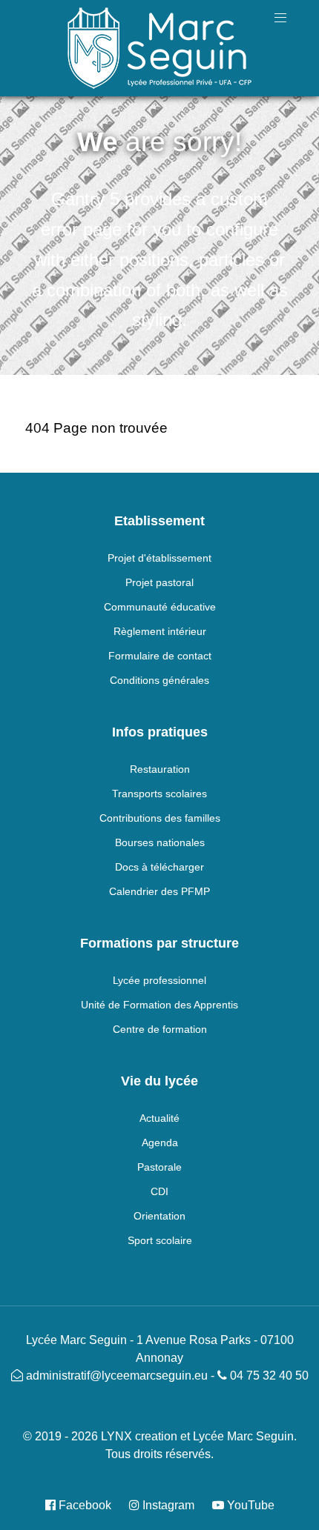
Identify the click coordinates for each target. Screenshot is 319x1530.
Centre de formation (160, 1029)
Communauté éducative (160, 607)
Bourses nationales (160, 842)
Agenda (160, 1142)
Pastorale (159, 1167)
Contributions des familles (159, 818)
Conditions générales (159, 680)
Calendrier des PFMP (159, 891)
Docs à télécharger (159, 867)
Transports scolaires (159, 793)
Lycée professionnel (159, 980)
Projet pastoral (159, 582)
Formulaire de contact (159, 656)
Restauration (160, 769)
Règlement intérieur (160, 631)
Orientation (159, 1216)
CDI (159, 1191)
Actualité (159, 1118)
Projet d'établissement (159, 558)
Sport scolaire (160, 1240)
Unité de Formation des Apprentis (159, 1005)
